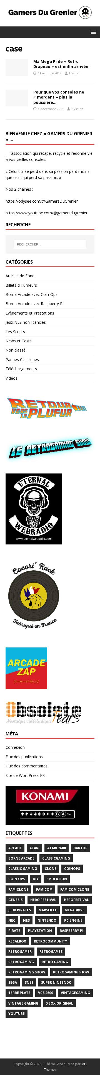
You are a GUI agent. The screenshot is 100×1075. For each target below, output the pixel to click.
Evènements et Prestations (30, 313)
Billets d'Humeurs (21, 285)
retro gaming (55, 961)
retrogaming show (26, 972)
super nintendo (56, 982)
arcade (15, 848)
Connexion (15, 747)
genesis (15, 899)
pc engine (73, 920)
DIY (36, 879)
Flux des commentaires (27, 766)
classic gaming (22, 868)
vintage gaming (23, 1003)
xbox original (59, 1003)
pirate (14, 930)
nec (11, 920)
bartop (81, 848)
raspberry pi (71, 930)
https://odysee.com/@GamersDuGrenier (42, 201)
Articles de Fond (20, 275)
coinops (72, 868)
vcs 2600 (45, 992)
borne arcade (21, 858)
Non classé (16, 350)
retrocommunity (50, 941)
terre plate (19, 992)
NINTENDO (47, 920)
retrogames (50, 951)
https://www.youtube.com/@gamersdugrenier (47, 212)
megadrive (74, 910)
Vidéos (12, 378)
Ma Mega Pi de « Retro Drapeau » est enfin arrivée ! (62, 64)
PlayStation (40, 930)
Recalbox (17, 941)
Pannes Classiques (22, 359)
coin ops (16, 879)
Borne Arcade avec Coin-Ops (32, 294)
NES (26, 920)
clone (50, 868)
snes (29, 982)
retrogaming (21, 961)
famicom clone (74, 889)
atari (34, 848)
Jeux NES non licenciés (26, 322)
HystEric (75, 73)
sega (12, 982)
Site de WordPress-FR (25, 775)
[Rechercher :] (50, 244)
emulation (56, 879)
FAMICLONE (18, 889)
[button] (92, 32)
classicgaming (56, 858)
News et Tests (19, 340)
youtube (16, 1013)
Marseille (48, 910)
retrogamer (20, 951)
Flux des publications (24, 756)
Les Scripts (15, 331)
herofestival (76, 899)
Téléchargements (21, 368)
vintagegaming (75, 992)
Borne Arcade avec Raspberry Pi (34, 303)
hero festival (43, 899)
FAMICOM (44, 889)
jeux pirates (19, 910)
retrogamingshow (71, 972)
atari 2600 (56, 848)
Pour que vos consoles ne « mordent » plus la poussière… (58, 97)
